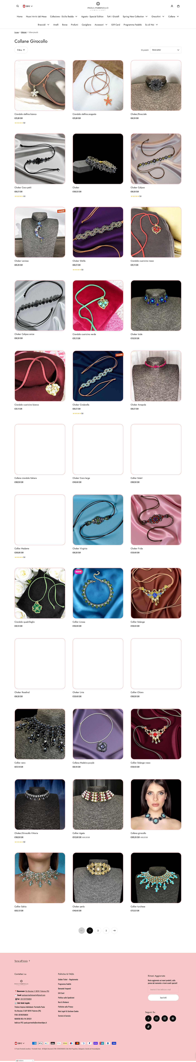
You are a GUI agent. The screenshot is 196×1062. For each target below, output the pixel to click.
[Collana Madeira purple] (98, 734)
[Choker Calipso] (156, 158)
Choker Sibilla (79, 260)
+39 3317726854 (26, 999)
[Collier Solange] (156, 593)
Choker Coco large (81, 478)
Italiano (20, 1060)
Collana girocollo (138, 833)
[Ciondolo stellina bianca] (40, 85)
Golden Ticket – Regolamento (68, 979)
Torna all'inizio (21, 960)
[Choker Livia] (98, 663)
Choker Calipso (138, 187)
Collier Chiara (137, 692)
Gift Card (115, 24)
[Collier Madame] (40, 519)
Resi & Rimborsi (63, 1002)
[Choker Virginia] (98, 519)
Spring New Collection (133, 16)
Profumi (74, 24)
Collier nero (20, 762)
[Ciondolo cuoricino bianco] (40, 376)
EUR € (28, 6)
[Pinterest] (173, 1018)
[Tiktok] (148, 1026)
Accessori (99, 24)
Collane (171, 16)
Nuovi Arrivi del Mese (36, 16)
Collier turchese (138, 906)
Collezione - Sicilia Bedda (62, 16)
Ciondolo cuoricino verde (84, 334)
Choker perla (79, 906)
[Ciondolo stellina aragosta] (98, 85)
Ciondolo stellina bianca (25, 114)
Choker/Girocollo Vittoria (26, 833)
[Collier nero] (40, 734)
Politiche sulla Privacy (65, 1006)
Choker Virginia (80, 548)
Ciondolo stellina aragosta (84, 114)
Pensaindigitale (96, 1049)
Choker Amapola (138, 404)
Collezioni (23, 32)
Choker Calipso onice (24, 334)
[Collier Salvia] (40, 877)
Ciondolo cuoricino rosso (142, 260)
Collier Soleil (136, 478)
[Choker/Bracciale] (156, 85)
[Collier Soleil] (156, 449)
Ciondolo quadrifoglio (25, 621)
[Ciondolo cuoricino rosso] (156, 232)
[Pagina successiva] (114, 930)
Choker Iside (136, 334)
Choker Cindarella (81, 404)
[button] (18, 6)
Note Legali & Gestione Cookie (68, 1011)
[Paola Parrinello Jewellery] (98, 6)
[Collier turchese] (156, 877)
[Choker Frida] (156, 519)
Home (19, 16)
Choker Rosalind (22, 692)
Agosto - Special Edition (92, 16)
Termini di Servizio (64, 1015)
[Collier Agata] (98, 804)
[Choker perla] (98, 877)
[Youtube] (156, 1018)
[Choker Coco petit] (40, 158)
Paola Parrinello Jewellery (23, 1049)
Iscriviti (163, 997)
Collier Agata (79, 833)
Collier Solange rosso (140, 762)
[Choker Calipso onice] (40, 305)
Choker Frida (137, 548)
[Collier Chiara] (156, 663)
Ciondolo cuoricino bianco (27, 404)
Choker (76, 187)
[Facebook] (148, 1018)
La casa (17, 32)
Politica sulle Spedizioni (66, 997)
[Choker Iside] (156, 305)
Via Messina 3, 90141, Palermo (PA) (37, 991)
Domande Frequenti (64, 988)
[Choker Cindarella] (98, 376)
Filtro (19, 50)
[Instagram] (165, 1018)
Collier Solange (138, 621)
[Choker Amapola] (156, 376)
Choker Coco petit (23, 187)
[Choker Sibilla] (98, 232)
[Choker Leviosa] (40, 232)
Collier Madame (22, 548)
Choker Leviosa (21, 260)
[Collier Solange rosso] (156, 734)
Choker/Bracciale (139, 114)
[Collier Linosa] (98, 593)
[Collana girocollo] (156, 804)
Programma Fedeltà (133, 24)
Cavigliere (86, 24)
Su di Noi (149, 24)
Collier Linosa (79, 621)
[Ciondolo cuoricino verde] (98, 305)
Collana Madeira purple (83, 762)
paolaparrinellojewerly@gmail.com (33, 995)
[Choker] (98, 158)
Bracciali (42, 24)
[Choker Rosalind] (40, 663)
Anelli (56, 24)
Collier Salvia (20, 906)
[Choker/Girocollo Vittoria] (40, 804)
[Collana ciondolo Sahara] (40, 449)
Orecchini (156, 16)
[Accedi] (172, 6)
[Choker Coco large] (98, 449)
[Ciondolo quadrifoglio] (40, 593)
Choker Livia (78, 692)
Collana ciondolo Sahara (26, 478)
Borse (64, 24)
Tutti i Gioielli (113, 16)
